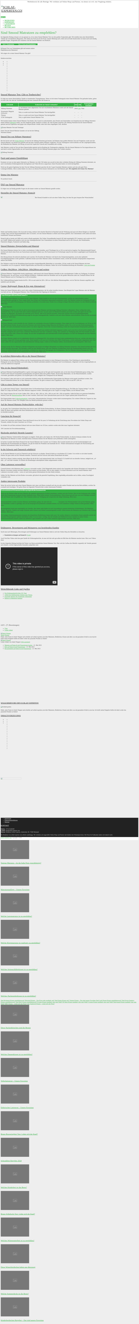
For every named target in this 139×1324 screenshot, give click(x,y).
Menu (3, 17)
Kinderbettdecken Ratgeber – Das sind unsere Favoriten (22, 1320)
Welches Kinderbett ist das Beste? (14, 1187)
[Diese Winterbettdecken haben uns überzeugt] (15, 1263)
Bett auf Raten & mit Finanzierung (15, 647)
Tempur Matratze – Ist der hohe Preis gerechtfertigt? (21, 863)
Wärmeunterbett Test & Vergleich (14, 505)
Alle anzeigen (25, 642)
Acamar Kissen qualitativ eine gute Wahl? (100, 1002)
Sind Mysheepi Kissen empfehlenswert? (13, 1000)
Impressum (8, 818)
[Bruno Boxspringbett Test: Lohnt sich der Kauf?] (15, 1130)
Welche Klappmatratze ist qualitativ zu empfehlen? (20, 943)
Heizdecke (55, 502)
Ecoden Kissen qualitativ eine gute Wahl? (49, 1002)
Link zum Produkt (89, 265)
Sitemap (7, 822)
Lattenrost (10, 24)
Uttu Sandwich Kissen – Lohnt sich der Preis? (41, 1004)
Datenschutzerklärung (11, 820)
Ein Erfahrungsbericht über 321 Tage (16, 593)
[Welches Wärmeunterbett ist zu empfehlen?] (15, 1236)
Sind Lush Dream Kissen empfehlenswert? (109, 1000)
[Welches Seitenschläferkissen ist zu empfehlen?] (15, 965)
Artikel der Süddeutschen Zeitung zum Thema (19, 595)
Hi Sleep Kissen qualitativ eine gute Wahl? (75, 1002)
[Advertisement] (49, 676)
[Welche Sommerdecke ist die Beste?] (15, 1289)
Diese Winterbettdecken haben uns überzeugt (18, 1267)
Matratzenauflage (17, 395)
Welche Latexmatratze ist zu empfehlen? (16, 916)
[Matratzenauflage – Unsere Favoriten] (15, 885)
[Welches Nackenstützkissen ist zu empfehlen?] (15, 991)
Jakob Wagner (5, 635)
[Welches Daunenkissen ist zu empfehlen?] (15, 1050)
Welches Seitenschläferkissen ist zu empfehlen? (19, 969)
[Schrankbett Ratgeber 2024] (15, 1156)
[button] (3, 295)
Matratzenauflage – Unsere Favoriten (15, 889)
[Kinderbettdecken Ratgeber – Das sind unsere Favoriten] (15, 1316)
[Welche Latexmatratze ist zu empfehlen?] (15, 912)
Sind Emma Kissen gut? (61, 1000)
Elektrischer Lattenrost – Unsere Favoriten (17, 1107)
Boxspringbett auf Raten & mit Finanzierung (18, 648)
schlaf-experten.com (6, 837)
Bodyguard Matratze (22, 317)
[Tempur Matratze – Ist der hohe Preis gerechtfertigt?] (15, 858)
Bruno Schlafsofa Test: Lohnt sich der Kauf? (18, 1214)
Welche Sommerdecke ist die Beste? (15, 1294)
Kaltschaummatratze (21, 398)
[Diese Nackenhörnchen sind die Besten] (15, 1023)
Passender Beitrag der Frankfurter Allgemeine (18, 596)
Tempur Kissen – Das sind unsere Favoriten (82, 1000)
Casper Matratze (13, 303)
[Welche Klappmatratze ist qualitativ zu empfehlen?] (15, 938)
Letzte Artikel (9, 630)
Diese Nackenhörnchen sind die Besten (16, 1028)
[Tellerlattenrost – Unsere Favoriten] (15, 1076)
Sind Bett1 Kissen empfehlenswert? (26, 1002)
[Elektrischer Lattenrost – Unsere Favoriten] (15, 1103)
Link (79, 108)
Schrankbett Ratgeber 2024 (11, 1161)
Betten (8, 25)
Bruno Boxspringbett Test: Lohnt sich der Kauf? (19, 1134)
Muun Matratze (18, 335)
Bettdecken (10, 27)
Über (6, 628)
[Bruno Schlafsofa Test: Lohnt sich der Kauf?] (15, 1209)
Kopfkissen (9, 22)
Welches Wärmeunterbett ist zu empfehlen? (17, 1240)
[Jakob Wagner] (6, 633)
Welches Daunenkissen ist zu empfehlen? (16, 1054)
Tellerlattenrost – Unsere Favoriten (14, 1081)
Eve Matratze (50, 352)
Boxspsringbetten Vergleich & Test (24, 512)
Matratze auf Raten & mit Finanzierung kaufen (18, 645)
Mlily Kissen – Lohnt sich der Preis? (16, 1004)
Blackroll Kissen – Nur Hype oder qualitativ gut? (39, 1000)
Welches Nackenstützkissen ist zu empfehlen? (18, 996)
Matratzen (9, 20)
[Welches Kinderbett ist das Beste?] (15, 1183)
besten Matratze (19, 141)
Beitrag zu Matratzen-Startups (13, 598)
